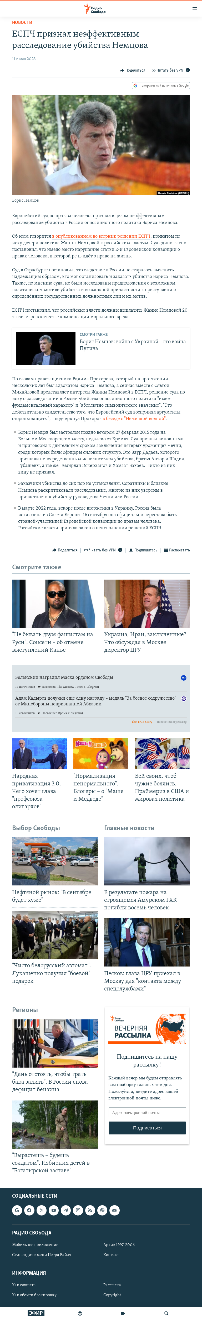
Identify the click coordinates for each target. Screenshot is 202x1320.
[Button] (132, 70)
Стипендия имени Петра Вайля (41, 1255)
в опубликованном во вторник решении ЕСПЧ (101, 236)
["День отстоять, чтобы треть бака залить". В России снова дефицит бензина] (55, 1043)
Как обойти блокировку (34, 1295)
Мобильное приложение (35, 1245)
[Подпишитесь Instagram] (78, 1211)
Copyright (112, 1295)
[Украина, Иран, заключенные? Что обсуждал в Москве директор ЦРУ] (147, 604)
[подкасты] (80, 1313)
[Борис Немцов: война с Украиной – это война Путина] (45, 348)
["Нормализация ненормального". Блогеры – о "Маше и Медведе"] (100, 753)
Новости (22, 23)
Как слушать (23, 1285)
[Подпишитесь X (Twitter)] (42, 1211)
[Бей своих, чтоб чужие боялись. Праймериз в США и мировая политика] (162, 753)
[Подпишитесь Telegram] (66, 1211)
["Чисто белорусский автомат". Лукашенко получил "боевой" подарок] (55, 935)
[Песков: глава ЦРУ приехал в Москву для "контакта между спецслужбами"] (147, 942)
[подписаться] (114, 1211)
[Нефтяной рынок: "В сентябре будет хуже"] (55, 861)
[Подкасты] (102, 1211)
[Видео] (123, 1313)
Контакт (111, 1255)
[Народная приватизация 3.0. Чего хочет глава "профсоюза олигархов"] (39, 753)
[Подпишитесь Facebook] (29, 1211)
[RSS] (90, 1211)
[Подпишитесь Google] (17, 1211)
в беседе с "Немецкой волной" (134, 419)
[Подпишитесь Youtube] (54, 1211)
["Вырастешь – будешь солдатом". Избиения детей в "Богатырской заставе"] (55, 1124)
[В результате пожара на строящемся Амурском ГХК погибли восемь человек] (147, 861)
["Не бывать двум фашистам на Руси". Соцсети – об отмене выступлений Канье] (55, 604)
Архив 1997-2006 (119, 1245)
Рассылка (112, 1285)
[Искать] (166, 1313)
